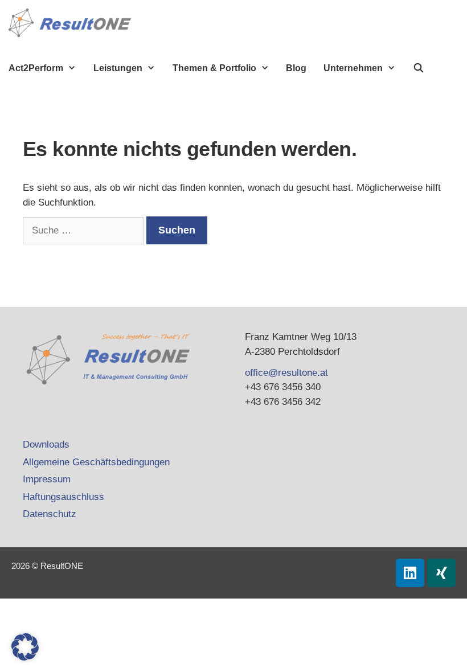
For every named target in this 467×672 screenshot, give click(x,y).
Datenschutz (49, 514)
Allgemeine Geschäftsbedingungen (96, 462)
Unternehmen (353, 68)
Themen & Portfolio (214, 68)
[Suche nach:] (84, 230)
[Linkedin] (410, 573)
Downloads (46, 444)
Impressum (47, 479)
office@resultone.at (286, 372)
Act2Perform (36, 68)
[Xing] (441, 573)
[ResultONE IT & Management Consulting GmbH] (73, 23)
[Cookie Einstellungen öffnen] (25, 657)
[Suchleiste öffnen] (418, 68)
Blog (296, 68)
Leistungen (117, 68)
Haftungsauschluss (63, 496)
